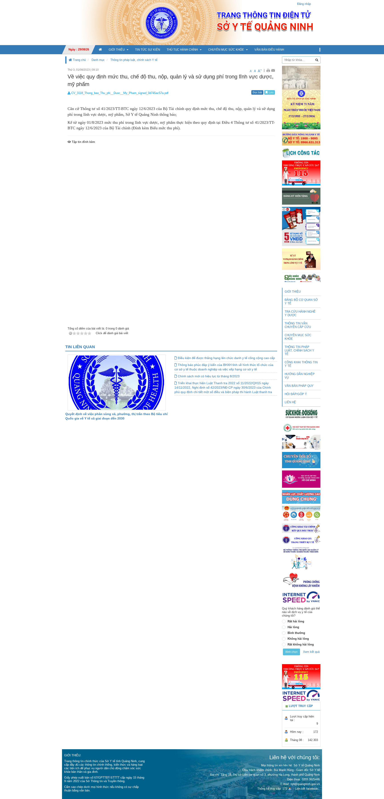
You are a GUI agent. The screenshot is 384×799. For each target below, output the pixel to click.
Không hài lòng (298, 638)
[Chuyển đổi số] (301, 459)
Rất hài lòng (296, 621)
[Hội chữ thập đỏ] (301, 427)
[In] (268, 70)
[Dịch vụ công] (301, 513)
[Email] (273, 70)
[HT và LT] (301, 478)
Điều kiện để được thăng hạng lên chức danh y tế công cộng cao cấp (226, 358)
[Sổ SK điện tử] (301, 226)
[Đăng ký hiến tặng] (301, 196)
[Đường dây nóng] (301, 138)
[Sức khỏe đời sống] (301, 413)
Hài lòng (293, 627)
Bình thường (296, 633)
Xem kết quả (311, 651)
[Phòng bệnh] (301, 580)
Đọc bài (257, 92)
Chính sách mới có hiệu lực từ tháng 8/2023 (208, 376)
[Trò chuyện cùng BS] (301, 442)
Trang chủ (79, 60)
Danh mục (98, 60)
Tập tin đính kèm (83, 142)
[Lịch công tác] (301, 152)
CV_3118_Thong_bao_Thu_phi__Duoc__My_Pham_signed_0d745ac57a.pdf (119, 93)
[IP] (301, 597)
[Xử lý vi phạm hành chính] (301, 258)
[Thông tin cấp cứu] (301, 172)
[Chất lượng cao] (301, 496)
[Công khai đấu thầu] (301, 528)
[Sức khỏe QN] (301, 277)
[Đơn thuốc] (301, 558)
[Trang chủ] (192, 22)
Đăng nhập (304, 4)
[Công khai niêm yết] (301, 539)
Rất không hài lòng (301, 644)
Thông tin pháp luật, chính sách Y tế (133, 60)
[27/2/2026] (301, 97)
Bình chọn (291, 651)
